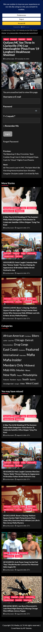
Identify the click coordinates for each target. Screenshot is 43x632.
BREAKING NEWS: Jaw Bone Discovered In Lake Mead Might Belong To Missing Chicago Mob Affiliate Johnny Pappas (20, 608)
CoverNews (15, 628)
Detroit (29, 340)
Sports (35, 302)
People (19, 375)
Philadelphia (19, 211)
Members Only (8, 211)
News (27, 370)
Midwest (29, 365)
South (29, 39)
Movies (20, 370)
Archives (28, 336)
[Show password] (36, 110)
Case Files (11, 340)
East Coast (7, 208)
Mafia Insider (32, 208)
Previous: (21, 155)
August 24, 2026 (21, 273)
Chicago (19, 340)
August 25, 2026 (21, 228)
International (11, 355)
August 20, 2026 (21, 570)
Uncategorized (8, 384)
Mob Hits (22, 39)
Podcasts (6, 380)
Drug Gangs (21, 344)
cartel (5, 340)
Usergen (16, 384)
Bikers (6, 39)
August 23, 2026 (21, 318)
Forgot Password (10, 141)
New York (19, 256)
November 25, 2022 (23, 59)
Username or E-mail (12, 96)
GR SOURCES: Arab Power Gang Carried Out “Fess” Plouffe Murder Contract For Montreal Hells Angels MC (20, 564)
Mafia (23, 208)
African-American (13, 335)
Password (7, 106)
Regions (19, 379)
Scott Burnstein (9, 59)
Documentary (8, 345)
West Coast (32, 383)
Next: (21, 169)
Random (13, 380)
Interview (22, 355)
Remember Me (12, 126)
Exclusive (22, 350)
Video (22, 383)
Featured (13, 39)
